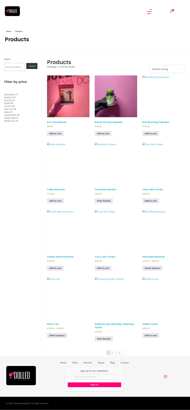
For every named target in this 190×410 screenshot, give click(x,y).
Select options (152, 268)
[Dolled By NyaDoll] (73, 11)
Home (8, 31)
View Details (104, 200)
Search (7, 59)
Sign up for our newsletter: (94, 370)
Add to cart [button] (55, 133)
